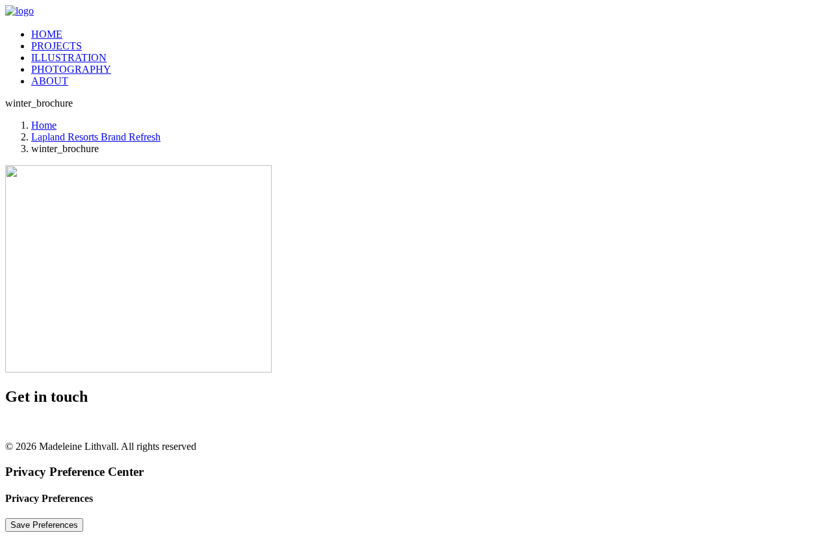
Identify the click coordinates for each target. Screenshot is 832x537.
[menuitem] (429, 34)
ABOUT (49, 80)
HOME (46, 34)
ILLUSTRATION (69, 57)
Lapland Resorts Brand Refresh (96, 136)
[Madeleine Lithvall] (416, 11)
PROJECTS (56, 45)
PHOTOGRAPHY (71, 69)
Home (44, 125)
